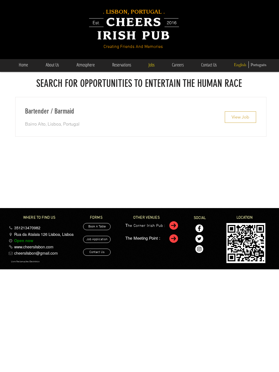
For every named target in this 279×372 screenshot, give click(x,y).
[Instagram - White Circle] (199, 249)
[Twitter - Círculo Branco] (199, 239)
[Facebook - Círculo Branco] (199, 228)
